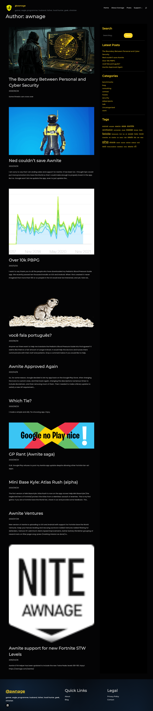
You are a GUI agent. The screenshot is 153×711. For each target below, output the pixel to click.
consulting (106, 88)
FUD (120, 134)
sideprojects (107, 101)
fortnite (106, 133)
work (104, 111)
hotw (136, 134)
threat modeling (111, 146)
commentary (117, 130)
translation (120, 146)
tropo (125, 146)
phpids (112, 142)
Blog (67, 700)
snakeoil (133, 142)
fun (124, 134)
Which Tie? (20, 400)
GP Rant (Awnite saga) (32, 454)
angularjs (111, 126)
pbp (138, 137)
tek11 (138, 142)
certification (107, 130)
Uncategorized (108, 107)
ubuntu (130, 146)
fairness (136, 130)
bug (104, 85)
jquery (121, 137)
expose (129, 130)
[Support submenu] (141, 7)
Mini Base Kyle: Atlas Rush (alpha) (43, 482)
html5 (141, 134)
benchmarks (107, 82)
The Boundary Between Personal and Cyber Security (47, 82)
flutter (140, 130)
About (67, 696)
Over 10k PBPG (24, 260)
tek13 (104, 146)
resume (123, 142)
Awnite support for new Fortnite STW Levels (47, 651)
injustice (113, 137)
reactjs (118, 142)
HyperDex (105, 137)
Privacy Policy (113, 696)
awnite (130, 126)
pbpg (141, 137)
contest (105, 92)
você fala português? (30, 335)
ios (118, 137)
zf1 (135, 146)
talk (104, 104)
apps (124, 126)
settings (128, 142)
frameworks (115, 134)
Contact (110, 700)
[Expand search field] (146, 8)
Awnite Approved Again (33, 366)
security (105, 98)
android (105, 126)
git (126, 134)
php (105, 142)
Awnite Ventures (26, 513)
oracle (130, 137)
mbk (125, 137)
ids (110, 137)
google (130, 134)
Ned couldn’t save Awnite (35, 160)
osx (135, 137)
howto (105, 95)
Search (128, 35)
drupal (123, 130)
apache (118, 126)
